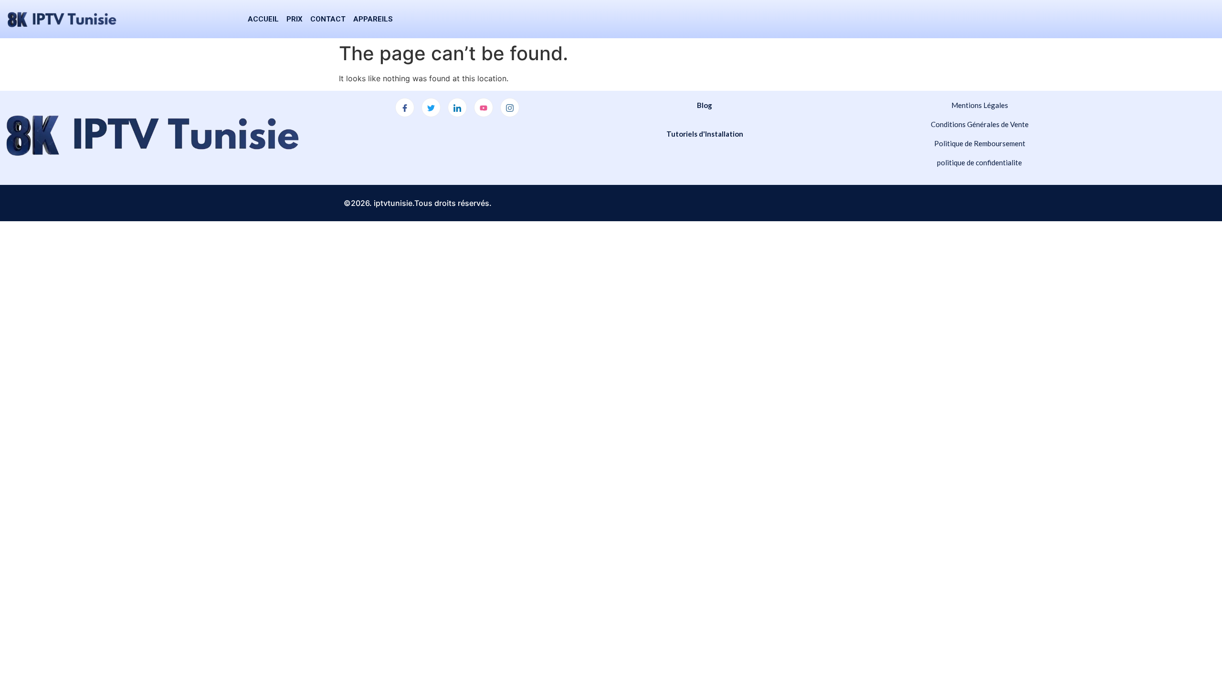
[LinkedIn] (457, 107)
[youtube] (483, 107)
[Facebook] (404, 107)
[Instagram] (509, 107)
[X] (431, 107)
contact (328, 19)
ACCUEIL (263, 19)
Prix (294, 19)
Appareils (373, 19)
